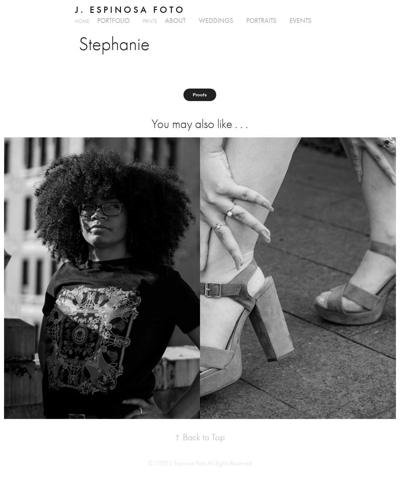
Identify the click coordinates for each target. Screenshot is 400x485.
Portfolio (113, 21)
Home (82, 21)
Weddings (216, 21)
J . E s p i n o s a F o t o (129, 9)
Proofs (200, 94)
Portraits (261, 21)
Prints (150, 21)
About (175, 21)
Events (300, 21)
